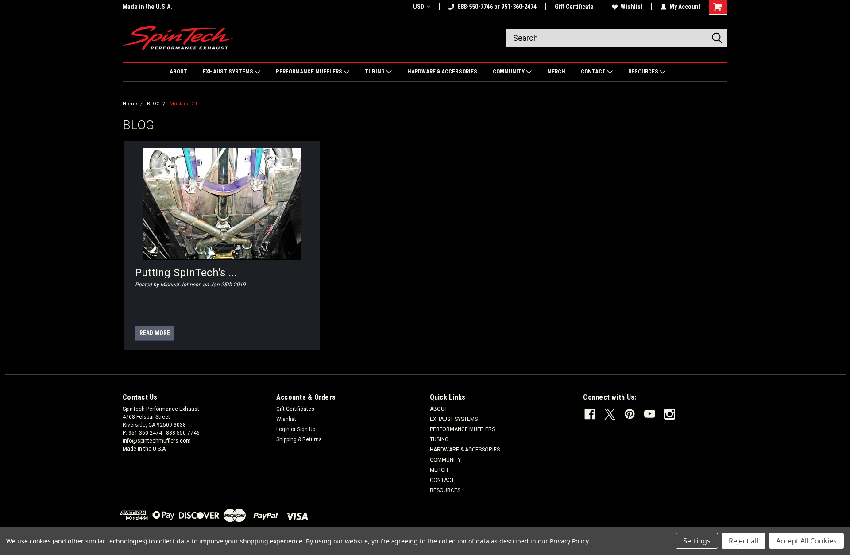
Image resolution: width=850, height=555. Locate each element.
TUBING (375, 71)
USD (418, 6)
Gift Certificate (574, 6)
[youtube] (649, 414)
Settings (697, 541)
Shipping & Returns (299, 439)
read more (154, 332)
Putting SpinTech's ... (186, 272)
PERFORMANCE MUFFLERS (310, 71)
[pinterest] (629, 414)
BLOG (153, 104)
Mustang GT (184, 104)
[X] (609, 414)
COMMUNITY (509, 71)
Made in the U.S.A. (147, 6)
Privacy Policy (569, 541)
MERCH (556, 71)
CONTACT (594, 71)
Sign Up (306, 429)
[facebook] (589, 414)
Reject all (743, 541)
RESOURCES (644, 71)
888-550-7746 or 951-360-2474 (497, 6)
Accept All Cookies (806, 541)
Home (130, 104)
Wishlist (631, 6)
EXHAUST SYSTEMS (229, 71)
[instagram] (669, 414)
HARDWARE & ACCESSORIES (442, 71)
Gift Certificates (295, 409)
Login (283, 429)
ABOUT (178, 71)
